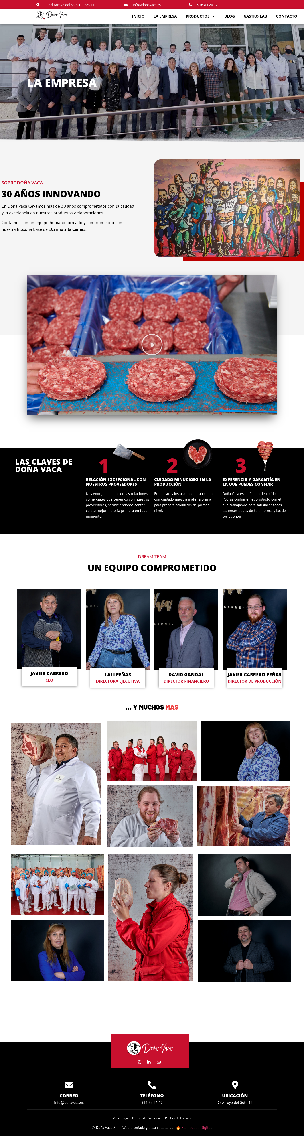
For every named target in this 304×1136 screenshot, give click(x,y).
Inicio (138, 16)
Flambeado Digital (196, 1127)
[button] (152, 345)
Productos (197, 16)
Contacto (286, 16)
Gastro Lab (255, 16)
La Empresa (165, 16)
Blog (229, 16)
